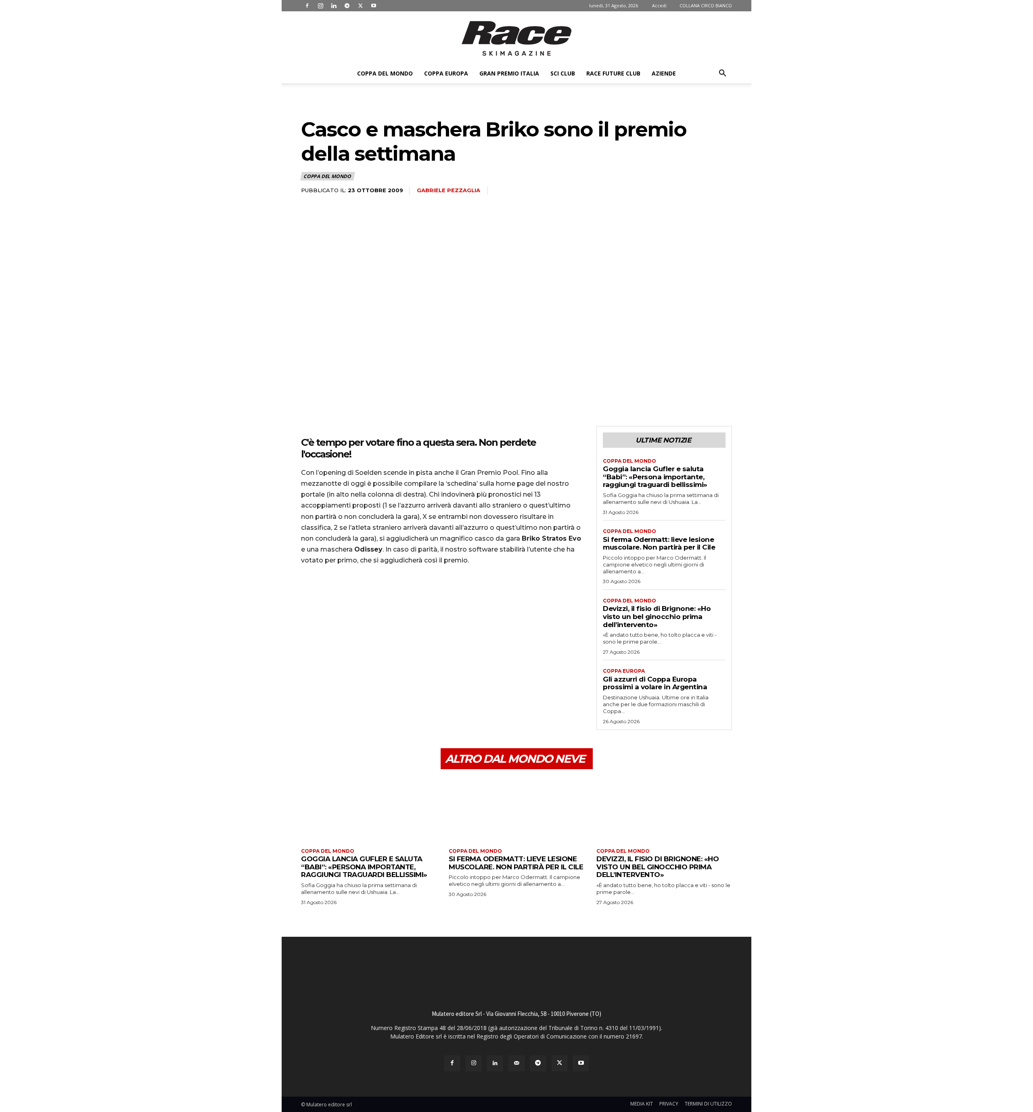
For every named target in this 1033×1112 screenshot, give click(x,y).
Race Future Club (613, 73)
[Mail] (516, 1063)
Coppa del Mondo (385, 73)
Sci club (562, 73)
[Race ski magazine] (516, 38)
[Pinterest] (346, 595)
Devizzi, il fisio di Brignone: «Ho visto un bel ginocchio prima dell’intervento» (657, 616)
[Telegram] (347, 5)
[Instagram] (320, 5)
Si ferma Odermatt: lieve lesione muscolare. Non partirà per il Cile (659, 543)
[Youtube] (374, 5)
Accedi (659, 5)
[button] (722, 74)
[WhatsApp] (365, 595)
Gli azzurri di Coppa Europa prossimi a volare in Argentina (655, 683)
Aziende (664, 73)
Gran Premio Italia (509, 73)
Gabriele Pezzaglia (448, 190)
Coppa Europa (446, 73)
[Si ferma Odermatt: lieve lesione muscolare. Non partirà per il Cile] (516, 809)
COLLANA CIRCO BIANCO (706, 5)
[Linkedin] (334, 5)
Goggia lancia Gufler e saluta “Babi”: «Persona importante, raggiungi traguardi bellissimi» (655, 477)
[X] (360, 5)
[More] (383, 595)
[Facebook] (307, 5)
